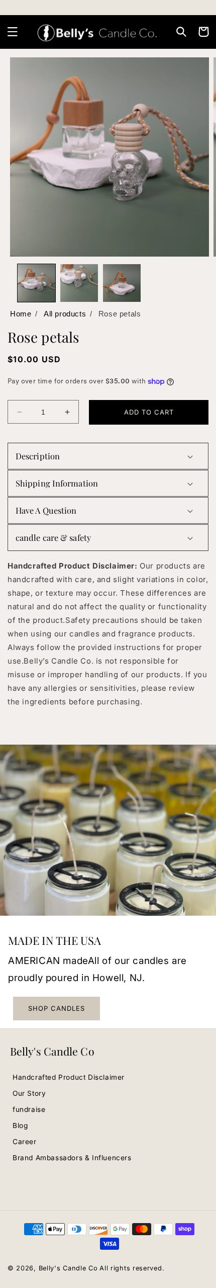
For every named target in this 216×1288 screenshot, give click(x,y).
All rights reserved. (131, 1268)
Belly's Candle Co (68, 1268)
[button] (13, 32)
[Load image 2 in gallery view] (79, 283)
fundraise (29, 1109)
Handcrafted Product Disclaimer (69, 1077)
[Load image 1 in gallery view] (36, 283)
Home (20, 313)
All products (65, 313)
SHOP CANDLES (56, 1008)
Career (25, 1142)
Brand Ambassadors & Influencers (72, 1158)
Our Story (29, 1093)
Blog (20, 1125)
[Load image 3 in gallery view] (122, 283)
